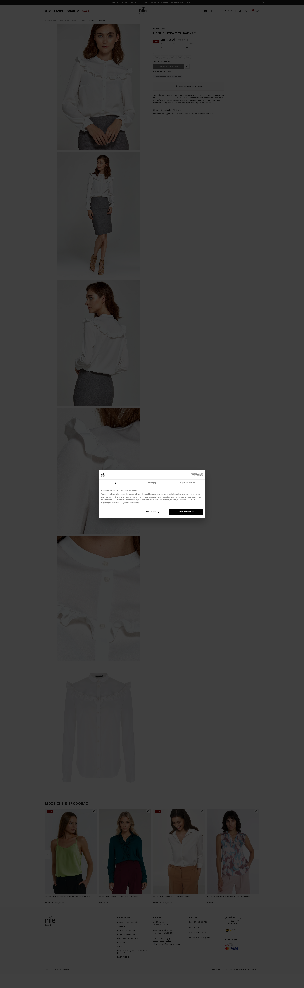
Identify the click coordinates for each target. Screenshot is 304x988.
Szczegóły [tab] (152, 483)
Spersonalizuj (150, 512)
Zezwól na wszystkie (186, 512)
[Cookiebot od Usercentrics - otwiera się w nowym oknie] (192, 475)
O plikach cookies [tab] (187, 483)
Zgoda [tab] (116, 483)
